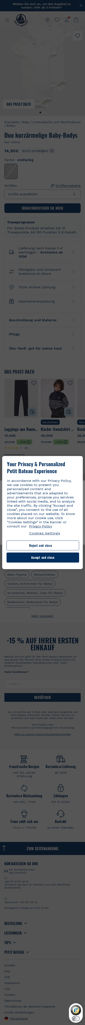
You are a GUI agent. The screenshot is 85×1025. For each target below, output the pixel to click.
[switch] (76, 1018)
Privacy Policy (40, 526)
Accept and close (42, 557)
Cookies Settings (44, 533)
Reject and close (40, 545)
